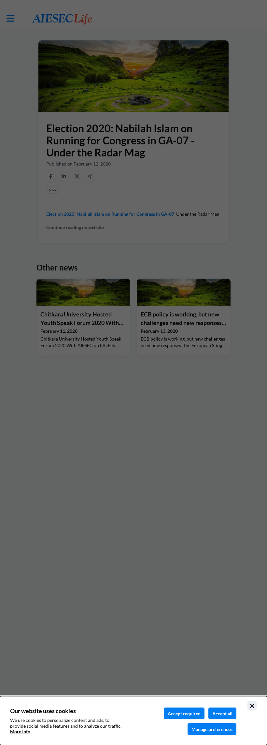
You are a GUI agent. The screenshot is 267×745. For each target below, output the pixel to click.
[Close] (252, 705)
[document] (133, 720)
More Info (20, 731)
